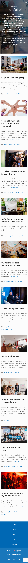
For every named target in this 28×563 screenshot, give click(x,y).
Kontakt (14, 544)
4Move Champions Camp (12, 309)
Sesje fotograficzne (9, 94)
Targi (5, 192)
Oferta (14, 539)
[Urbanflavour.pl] (3, 3)
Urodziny (6, 512)
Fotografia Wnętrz (9, 372)
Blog (14, 529)
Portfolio (18, 94)
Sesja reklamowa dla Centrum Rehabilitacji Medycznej (10, 123)
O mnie (14, 524)
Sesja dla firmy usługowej (12, 78)
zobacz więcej (14, 139)
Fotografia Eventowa (13, 192)
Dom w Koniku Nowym (11, 356)
